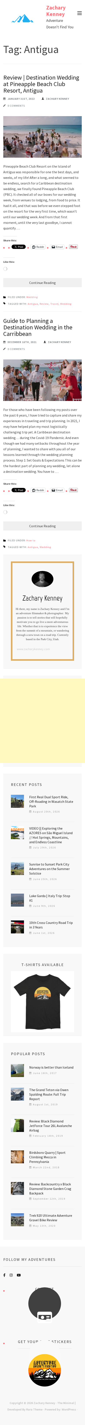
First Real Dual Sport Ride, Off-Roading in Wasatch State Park (51, 801)
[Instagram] (11, 1275)
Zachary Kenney (56, 11)
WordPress (69, 1409)
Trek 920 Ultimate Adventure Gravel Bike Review (50, 1217)
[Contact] (44, 1317)
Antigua (33, 303)
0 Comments (16, 105)
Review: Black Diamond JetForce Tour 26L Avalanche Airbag (50, 1125)
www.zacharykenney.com (33, 649)
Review (44, 303)
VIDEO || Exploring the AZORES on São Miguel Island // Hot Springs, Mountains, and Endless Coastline (51, 835)
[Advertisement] (42, 721)
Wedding (32, 297)
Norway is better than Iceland (51, 1067)
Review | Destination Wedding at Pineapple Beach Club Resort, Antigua (41, 84)
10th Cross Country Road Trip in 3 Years (51, 924)
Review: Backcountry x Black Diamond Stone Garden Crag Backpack (50, 1188)
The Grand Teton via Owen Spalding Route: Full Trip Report (48, 1094)
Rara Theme (34, 1409)
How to (30, 540)
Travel (54, 303)
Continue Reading (42, 283)
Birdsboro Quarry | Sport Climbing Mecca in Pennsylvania (47, 1157)
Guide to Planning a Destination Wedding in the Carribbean (37, 327)
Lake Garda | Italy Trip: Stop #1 (49, 898)
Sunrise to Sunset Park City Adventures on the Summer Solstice (49, 868)
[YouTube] (19, 1275)
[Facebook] (4, 1275)
